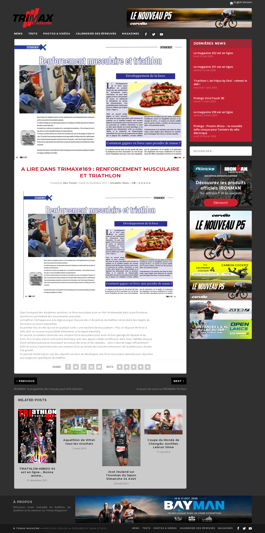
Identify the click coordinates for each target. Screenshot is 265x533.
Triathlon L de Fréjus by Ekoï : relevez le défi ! (220, 82)
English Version (242, 2)
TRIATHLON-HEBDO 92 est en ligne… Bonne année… (37, 472)
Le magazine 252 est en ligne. (214, 53)
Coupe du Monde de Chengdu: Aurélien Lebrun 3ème (163, 443)
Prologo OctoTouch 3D (209, 98)
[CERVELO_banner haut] (189, 18)
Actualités (115, 183)
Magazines (130, 33)
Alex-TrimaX (70, 183)
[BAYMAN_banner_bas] (163, 522)
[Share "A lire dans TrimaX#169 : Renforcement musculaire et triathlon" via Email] (99, 367)
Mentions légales (55, 528)
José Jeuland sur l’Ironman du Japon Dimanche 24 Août (121, 475)
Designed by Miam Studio (89, 528)
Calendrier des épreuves (96, 33)
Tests (32, 33)
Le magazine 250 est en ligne (213, 112)
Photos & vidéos (56, 33)
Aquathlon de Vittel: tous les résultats (79, 441)
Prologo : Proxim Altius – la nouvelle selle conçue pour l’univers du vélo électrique (218, 129)
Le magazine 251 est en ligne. (214, 67)
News (18, 33)
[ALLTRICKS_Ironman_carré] (221, 209)
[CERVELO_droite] (221, 298)
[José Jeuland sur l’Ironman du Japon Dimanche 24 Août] (121, 437)
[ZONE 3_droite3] (221, 317)
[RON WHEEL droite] (221, 278)
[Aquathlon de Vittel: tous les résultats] (79, 421)
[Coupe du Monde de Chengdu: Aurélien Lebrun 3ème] (163, 421)
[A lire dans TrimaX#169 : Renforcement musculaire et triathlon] (100, 99)
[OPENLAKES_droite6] (221, 337)
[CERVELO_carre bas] (221, 259)
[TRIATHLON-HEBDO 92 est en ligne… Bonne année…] (37, 436)
